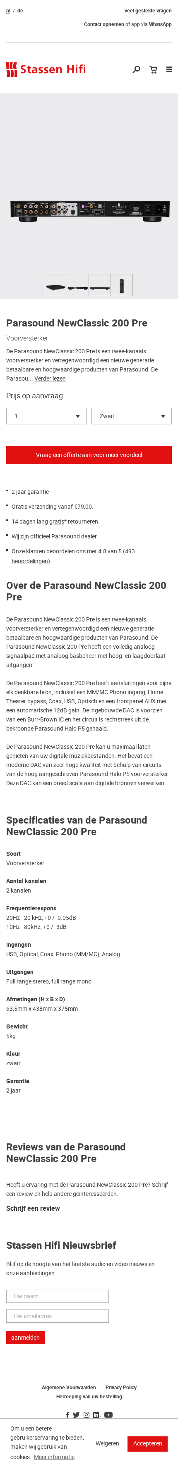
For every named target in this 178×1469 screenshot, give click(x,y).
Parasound (65, 536)
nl (8, 10)
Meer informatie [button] (54, 1457)
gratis (56, 521)
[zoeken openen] (136, 70)
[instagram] (86, 1415)
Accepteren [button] (147, 1443)
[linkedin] (97, 1415)
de (20, 10)
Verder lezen (50, 378)
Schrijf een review (33, 1209)
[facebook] (67, 1415)
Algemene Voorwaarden (69, 1387)
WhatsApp (160, 24)
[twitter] (76, 1415)
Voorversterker (27, 338)
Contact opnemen (104, 24)
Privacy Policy (121, 1387)
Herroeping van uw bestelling (89, 1396)
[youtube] (108, 1415)
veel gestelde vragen (148, 10)
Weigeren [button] (107, 1443)
